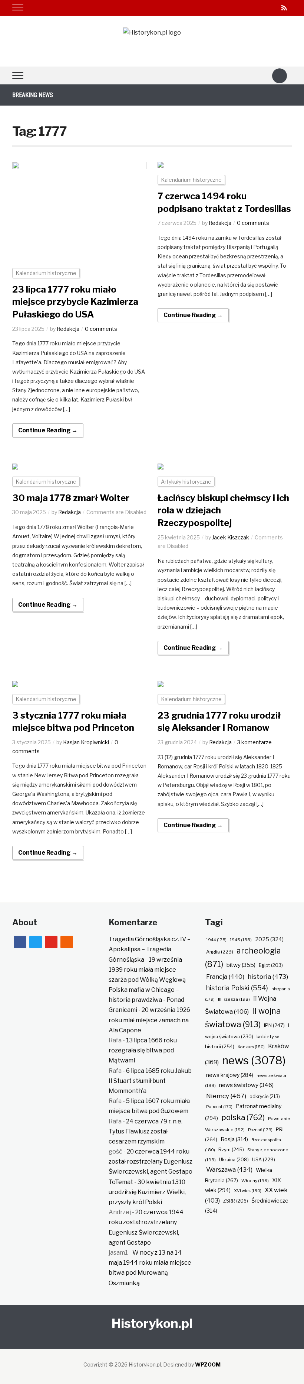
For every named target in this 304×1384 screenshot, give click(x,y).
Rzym (231, 1149)
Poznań (260, 1129)
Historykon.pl (152, 1323)
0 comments (101, 329)
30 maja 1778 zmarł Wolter (70, 498)
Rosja (234, 1139)
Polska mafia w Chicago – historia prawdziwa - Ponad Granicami (146, 999)
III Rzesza (234, 999)
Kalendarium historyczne (46, 273)
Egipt (271, 965)
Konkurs (251, 1046)
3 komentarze (254, 742)
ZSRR (235, 1201)
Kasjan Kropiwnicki (86, 742)
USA (263, 1159)
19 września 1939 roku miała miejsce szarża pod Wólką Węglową (147, 969)
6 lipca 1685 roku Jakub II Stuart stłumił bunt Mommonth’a (150, 1080)
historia (268, 976)
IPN (274, 1025)
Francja (225, 976)
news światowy (246, 1084)
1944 (216, 939)
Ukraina (234, 1159)
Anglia (219, 952)
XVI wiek (247, 1190)
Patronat (219, 1106)
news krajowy (229, 1075)
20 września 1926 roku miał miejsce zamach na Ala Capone (149, 1019)
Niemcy (226, 1096)
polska (243, 1117)
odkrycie (265, 1096)
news (254, 1060)
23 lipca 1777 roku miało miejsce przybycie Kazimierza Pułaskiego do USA (75, 302)
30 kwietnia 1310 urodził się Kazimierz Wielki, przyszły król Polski (147, 1192)
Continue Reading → (47, 430)
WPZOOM (208, 1364)
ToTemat (121, 1181)
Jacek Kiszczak (230, 537)
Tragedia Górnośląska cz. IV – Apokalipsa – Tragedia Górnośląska (150, 949)
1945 (241, 939)
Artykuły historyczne (186, 481)
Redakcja (68, 329)
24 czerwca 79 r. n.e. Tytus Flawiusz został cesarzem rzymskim (145, 1131)
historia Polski (237, 988)
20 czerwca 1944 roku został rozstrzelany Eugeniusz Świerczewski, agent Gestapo (150, 1161)
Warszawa (229, 1169)
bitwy (241, 964)
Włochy (255, 1180)
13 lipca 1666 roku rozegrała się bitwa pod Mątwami (143, 1050)
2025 (269, 939)
